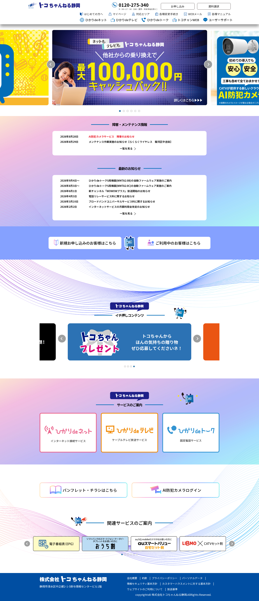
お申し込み (177, 6)
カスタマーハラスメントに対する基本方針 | (188, 583)
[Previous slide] (51, 64)
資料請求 (213, 6)
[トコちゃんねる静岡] (54, 5)
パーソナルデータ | (194, 578)
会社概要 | (133, 578)
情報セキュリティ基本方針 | (144, 583)
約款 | (146, 578)
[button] (120, 111)
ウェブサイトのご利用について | (146, 589)
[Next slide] (208, 64)
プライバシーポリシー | (166, 578)
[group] (129, 67)
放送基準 (172, 589)
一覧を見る (126, 148)
